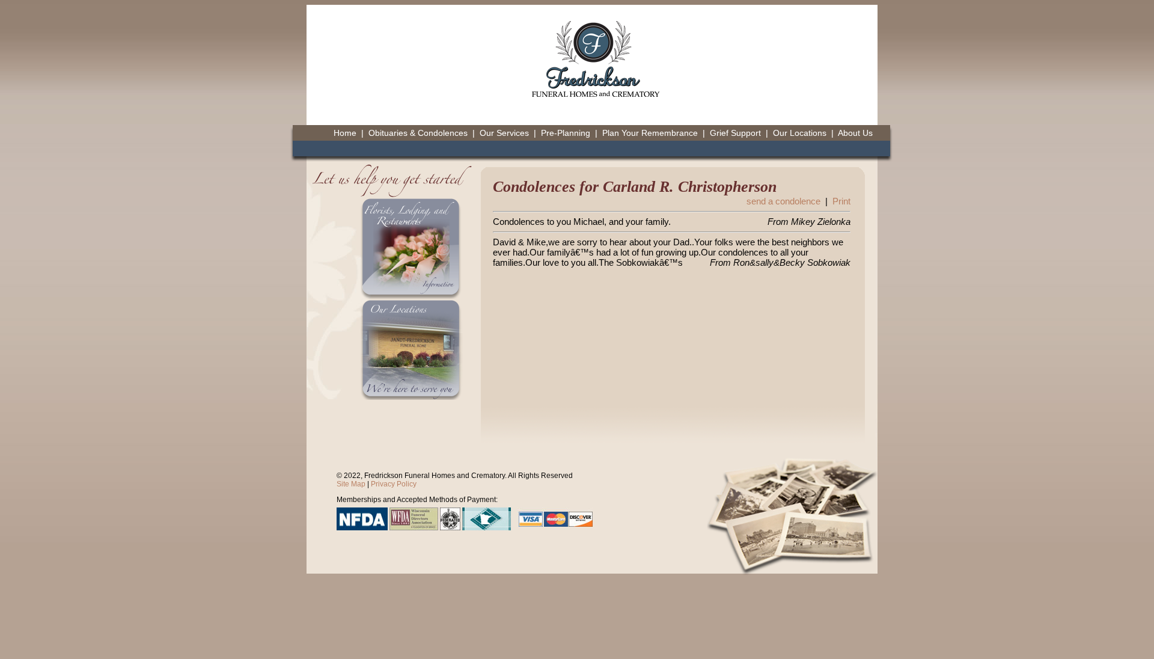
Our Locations (799, 133)
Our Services (504, 133)
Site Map (351, 484)
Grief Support (735, 133)
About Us (855, 133)
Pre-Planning (565, 133)
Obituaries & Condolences (418, 133)
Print (841, 201)
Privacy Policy (394, 484)
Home (345, 133)
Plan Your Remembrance (650, 133)
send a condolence (783, 201)
